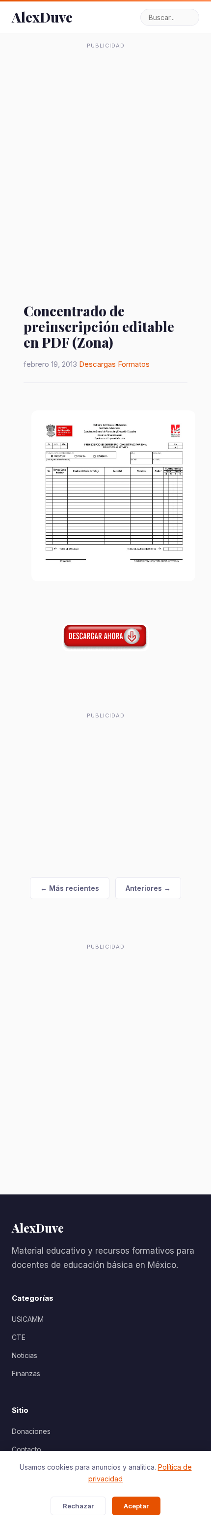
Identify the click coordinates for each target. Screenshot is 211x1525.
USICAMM (28, 1319)
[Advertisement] (105, 158)
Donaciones (31, 1431)
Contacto (26, 1449)
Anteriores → (148, 888)
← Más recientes (69, 888)
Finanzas (26, 1373)
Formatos (134, 364)
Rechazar (78, 1506)
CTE (19, 1337)
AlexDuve (42, 17)
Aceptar (136, 1506)
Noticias (24, 1355)
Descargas (97, 364)
